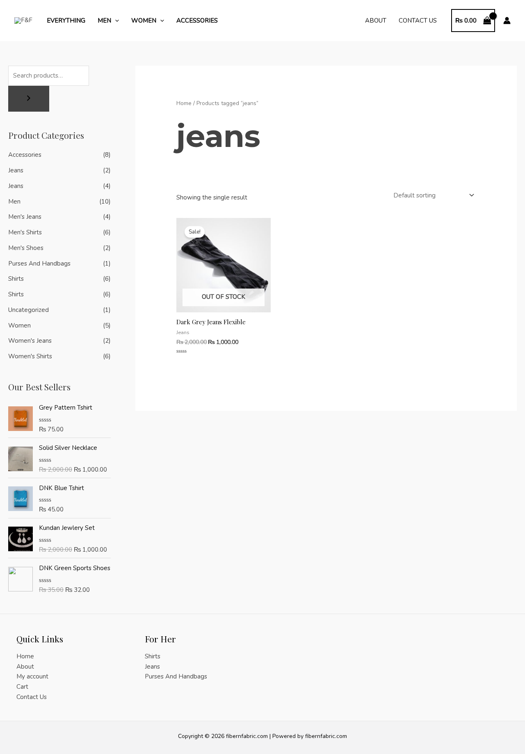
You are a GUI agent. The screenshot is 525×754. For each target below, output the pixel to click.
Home (184, 103)
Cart (22, 687)
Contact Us (418, 20)
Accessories (197, 20)
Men (104, 20)
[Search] (28, 99)
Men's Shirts (25, 232)
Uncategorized (28, 310)
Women (143, 20)
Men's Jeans (24, 217)
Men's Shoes (25, 248)
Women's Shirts (30, 356)
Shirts (16, 279)
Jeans (15, 170)
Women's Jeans (30, 341)
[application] (115, 20)
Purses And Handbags (39, 263)
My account (32, 676)
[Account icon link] (507, 20)
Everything (66, 20)
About (375, 20)
